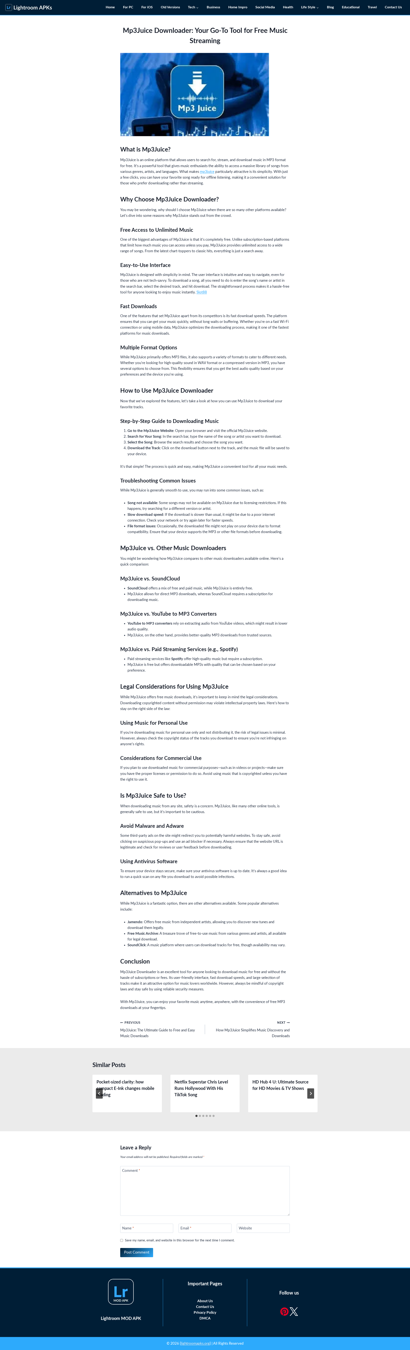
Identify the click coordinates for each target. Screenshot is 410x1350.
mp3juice (207, 171)
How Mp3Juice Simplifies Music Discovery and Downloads (253, 1029)
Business (213, 7)
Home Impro (237, 7)
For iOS (147, 7)
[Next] (310, 1093)
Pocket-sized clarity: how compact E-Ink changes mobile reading (125, 1088)
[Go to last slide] (99, 1093)
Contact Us (394, 7)
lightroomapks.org (195, 1343)
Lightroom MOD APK (121, 1318)
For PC (128, 7)
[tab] (196, 1116)
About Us (205, 1301)
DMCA (205, 1318)
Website (245, 1228)
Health (288, 7)
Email (185, 1228)
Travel (372, 7)
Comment (131, 1170)
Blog (330, 7)
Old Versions (170, 7)
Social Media (265, 7)
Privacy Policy (205, 1312)
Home (110, 7)
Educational (351, 7)
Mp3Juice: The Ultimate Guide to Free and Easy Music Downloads (157, 1029)
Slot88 (201, 292)
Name (128, 1228)
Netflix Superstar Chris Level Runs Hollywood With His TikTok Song (201, 1088)
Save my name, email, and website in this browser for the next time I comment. (180, 1240)
